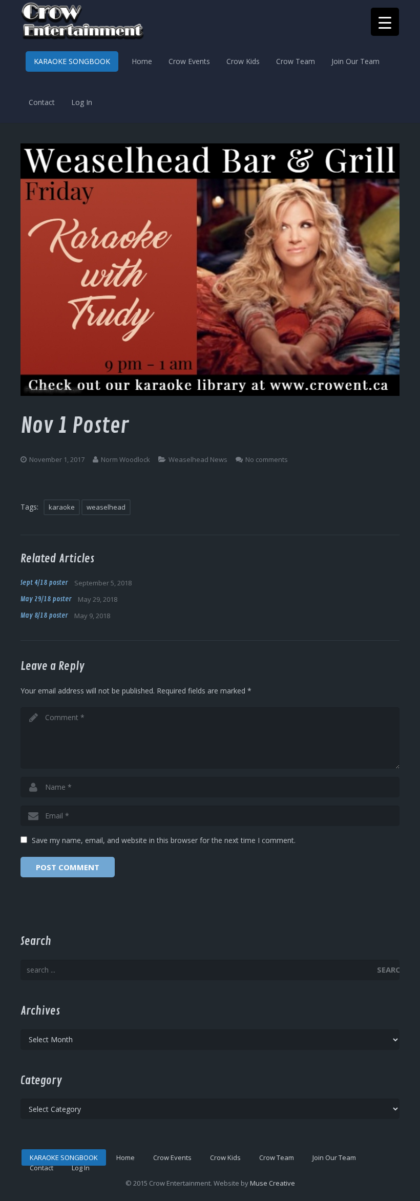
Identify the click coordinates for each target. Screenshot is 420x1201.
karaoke (62, 507)
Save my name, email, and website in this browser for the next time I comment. (164, 840)
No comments (266, 459)
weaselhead (106, 507)
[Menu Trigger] (385, 22)
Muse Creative (272, 1183)
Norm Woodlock (125, 459)
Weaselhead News (198, 459)
